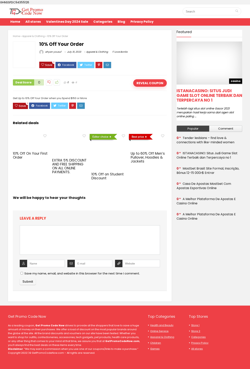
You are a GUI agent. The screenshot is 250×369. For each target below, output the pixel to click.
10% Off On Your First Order (30, 155)
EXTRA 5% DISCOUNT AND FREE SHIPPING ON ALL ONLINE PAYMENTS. (69, 166)
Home (15, 21)
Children (155, 343)
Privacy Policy (142, 21)
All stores (33, 21)
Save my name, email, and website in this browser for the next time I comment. (82, 273)
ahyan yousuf (53, 51)
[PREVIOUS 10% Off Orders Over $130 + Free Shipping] (4, 359)
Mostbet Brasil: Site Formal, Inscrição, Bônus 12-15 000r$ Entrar (208, 170)
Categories (102, 21)
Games (155, 349)
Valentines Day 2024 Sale (67, 21)
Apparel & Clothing (33, 36)
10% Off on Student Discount (107, 176)
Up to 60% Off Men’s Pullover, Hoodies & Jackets (148, 157)
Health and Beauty (161, 325)
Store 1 (195, 325)
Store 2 (195, 331)
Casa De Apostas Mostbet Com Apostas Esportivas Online (204, 185)
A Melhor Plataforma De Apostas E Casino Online (206, 201)
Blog (121, 21)
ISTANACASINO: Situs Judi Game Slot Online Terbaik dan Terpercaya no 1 (209, 95)
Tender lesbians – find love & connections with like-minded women (205, 140)
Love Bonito (121, 51)
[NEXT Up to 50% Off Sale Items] (246, 359)
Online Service (159, 331)
